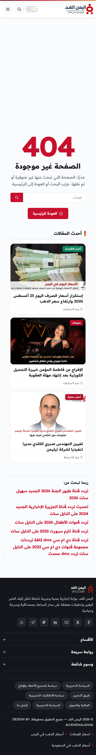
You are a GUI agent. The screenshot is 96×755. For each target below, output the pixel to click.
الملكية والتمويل (79, 705)
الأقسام (87, 639)
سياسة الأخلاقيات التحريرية (46, 695)
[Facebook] (88, 622)
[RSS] (21, 622)
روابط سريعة (82, 651)
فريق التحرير (81, 695)
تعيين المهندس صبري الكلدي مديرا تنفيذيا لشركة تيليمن (53, 446)
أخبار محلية (74, 397)
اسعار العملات (80, 734)
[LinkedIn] (55, 622)
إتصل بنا (22, 705)
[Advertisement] (48, 68)
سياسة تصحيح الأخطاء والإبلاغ (37, 686)
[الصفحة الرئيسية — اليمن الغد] (79, 9)
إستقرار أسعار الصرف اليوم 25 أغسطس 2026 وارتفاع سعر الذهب (48, 298)
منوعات (76, 322)
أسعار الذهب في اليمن (47, 734)
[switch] (32, 9)
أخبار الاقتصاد (73, 248)
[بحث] (19, 9)
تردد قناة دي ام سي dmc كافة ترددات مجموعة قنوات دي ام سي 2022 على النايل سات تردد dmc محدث (50, 546)
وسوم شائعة (82, 664)
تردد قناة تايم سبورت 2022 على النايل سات (49, 531)
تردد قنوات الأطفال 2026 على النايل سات (51, 522)
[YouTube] (66, 622)
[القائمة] (8, 9)
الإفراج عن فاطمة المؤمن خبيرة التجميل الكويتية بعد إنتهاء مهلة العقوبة (48, 372)
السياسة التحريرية (78, 686)
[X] (77, 622)
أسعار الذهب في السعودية (71, 745)
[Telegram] (32, 622)
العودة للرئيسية (45, 213)
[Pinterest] (44, 622)
